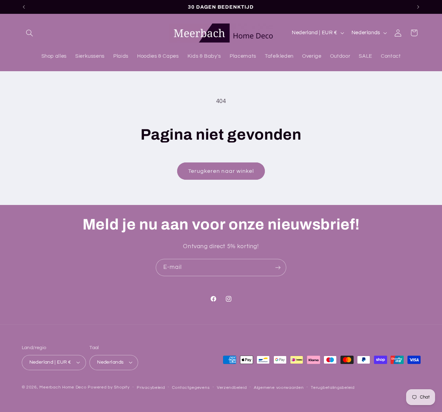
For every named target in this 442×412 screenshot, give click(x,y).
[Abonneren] (278, 267)
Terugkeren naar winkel (221, 171)
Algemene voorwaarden (279, 388)
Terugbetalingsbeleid (333, 388)
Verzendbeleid (232, 388)
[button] (30, 33)
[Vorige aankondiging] (23, 7)
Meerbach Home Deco (62, 387)
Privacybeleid (151, 388)
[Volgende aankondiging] (418, 7)
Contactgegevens (191, 388)
